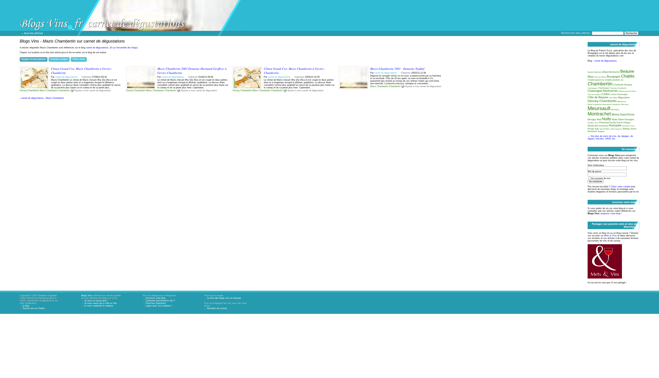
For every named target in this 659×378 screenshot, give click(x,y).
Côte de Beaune (598, 97)
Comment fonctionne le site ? (160, 300)
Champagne (592, 88)
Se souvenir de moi (600, 178)
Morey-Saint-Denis (623, 114)
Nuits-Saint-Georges (623, 119)
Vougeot (601, 131)
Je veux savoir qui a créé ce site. (100, 303)
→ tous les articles (32, 33)
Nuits (606, 119)
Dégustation (624, 97)
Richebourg (603, 126)
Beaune (627, 71)
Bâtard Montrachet (611, 72)
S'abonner (86, 77)
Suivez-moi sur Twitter (34, 308)
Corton (606, 94)
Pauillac (591, 123)
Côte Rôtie (613, 98)
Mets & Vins (610, 235)
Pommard (604, 122)
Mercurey (624, 104)
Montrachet (599, 113)
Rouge (591, 129)
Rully (597, 129)
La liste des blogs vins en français (224, 298)
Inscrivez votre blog (155, 298)
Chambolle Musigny (622, 85)
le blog (26, 305)
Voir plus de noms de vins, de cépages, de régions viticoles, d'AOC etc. (610, 137)
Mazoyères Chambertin (611, 104)
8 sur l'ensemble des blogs (124, 47)
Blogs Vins (86, 295)
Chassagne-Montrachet (602, 90)
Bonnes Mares (600, 77)
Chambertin (64, 90)
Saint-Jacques (616, 129)
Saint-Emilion (604, 129)
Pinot (596, 123)
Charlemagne (603, 88)
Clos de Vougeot (594, 94)
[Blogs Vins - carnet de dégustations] (368, 25)
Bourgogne (613, 76)
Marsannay (621, 101)
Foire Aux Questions (156, 303)
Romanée (615, 125)
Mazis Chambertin (49, 90)
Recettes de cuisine (217, 308)
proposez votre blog (610, 213)
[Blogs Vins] (37, 18)
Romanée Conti (628, 126)
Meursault (599, 108)
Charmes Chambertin (618, 88)
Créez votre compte (620, 186)
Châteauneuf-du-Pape (627, 91)
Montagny (615, 109)
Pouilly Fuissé (616, 122)
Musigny (592, 119)
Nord (599, 119)
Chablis (627, 76)
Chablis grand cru (596, 80)
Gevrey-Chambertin (29, 90)
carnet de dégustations (97, 47)
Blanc (591, 76)
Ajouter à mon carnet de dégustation (93, 90)
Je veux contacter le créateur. (99, 305)
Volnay (626, 128)
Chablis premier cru (614, 80)
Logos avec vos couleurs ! (159, 305)
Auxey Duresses (595, 72)
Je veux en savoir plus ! (96, 300)
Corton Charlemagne (619, 94)
